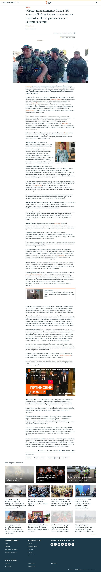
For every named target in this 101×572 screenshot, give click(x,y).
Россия (28, 7)
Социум (30, 552)
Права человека (32, 555)
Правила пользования (10, 552)
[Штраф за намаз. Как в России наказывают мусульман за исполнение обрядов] (39, 491)
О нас (6, 543)
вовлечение (57, 223)
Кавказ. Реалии (30, 26)
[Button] (57, 33)
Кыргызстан (8, 566)
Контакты (7, 546)
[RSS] (72, 544)
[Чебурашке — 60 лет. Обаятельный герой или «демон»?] (19, 474)
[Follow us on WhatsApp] (66, 544)
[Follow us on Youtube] (51, 544)
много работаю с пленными (34, 274)
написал (61, 255)
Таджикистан (31, 563)
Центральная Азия (32, 546)
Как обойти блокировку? (11, 549)
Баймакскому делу (65, 355)
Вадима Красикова (37, 103)
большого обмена (56, 99)
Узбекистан (54, 563)
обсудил (66, 133)
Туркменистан (32, 566)
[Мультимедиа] (96, 2)
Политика (30, 549)
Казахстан (7, 563)
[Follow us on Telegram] (62, 544)
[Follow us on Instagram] (55, 544)
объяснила (65, 123)
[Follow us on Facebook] (59, 544)
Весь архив (93, 534)
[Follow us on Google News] (69, 544)
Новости (30, 543)
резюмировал (30, 110)
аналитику (38, 185)
